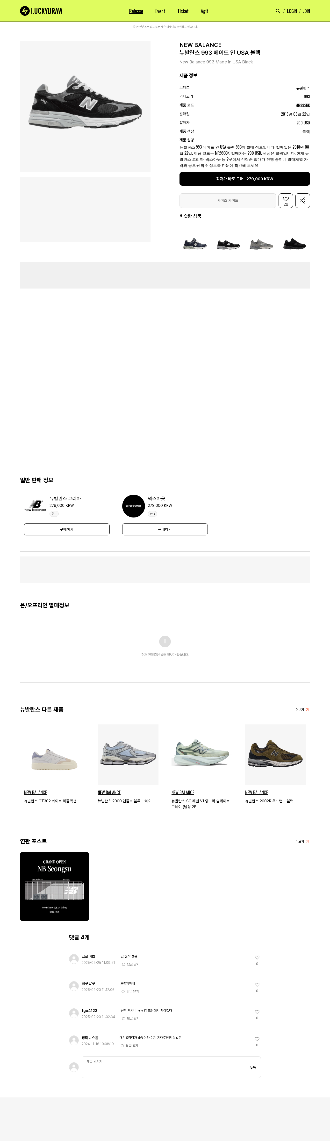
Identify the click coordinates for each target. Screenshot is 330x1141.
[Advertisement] (165, 275)
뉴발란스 (303, 88)
